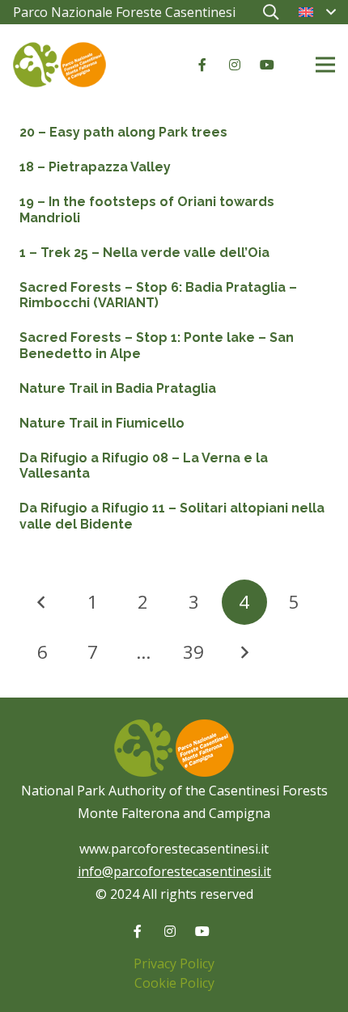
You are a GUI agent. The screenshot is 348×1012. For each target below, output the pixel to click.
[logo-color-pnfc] (59, 64)
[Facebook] (202, 64)
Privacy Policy (174, 963)
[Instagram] (235, 64)
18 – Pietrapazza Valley (95, 167)
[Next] (244, 652)
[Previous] (42, 602)
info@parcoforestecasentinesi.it (174, 871)
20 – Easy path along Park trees (123, 132)
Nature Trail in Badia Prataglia (117, 388)
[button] (270, 12)
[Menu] (325, 64)
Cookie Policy (174, 983)
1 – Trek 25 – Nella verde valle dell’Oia (144, 252)
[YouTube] (267, 64)
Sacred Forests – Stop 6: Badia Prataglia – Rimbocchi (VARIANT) (158, 295)
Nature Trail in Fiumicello (102, 423)
